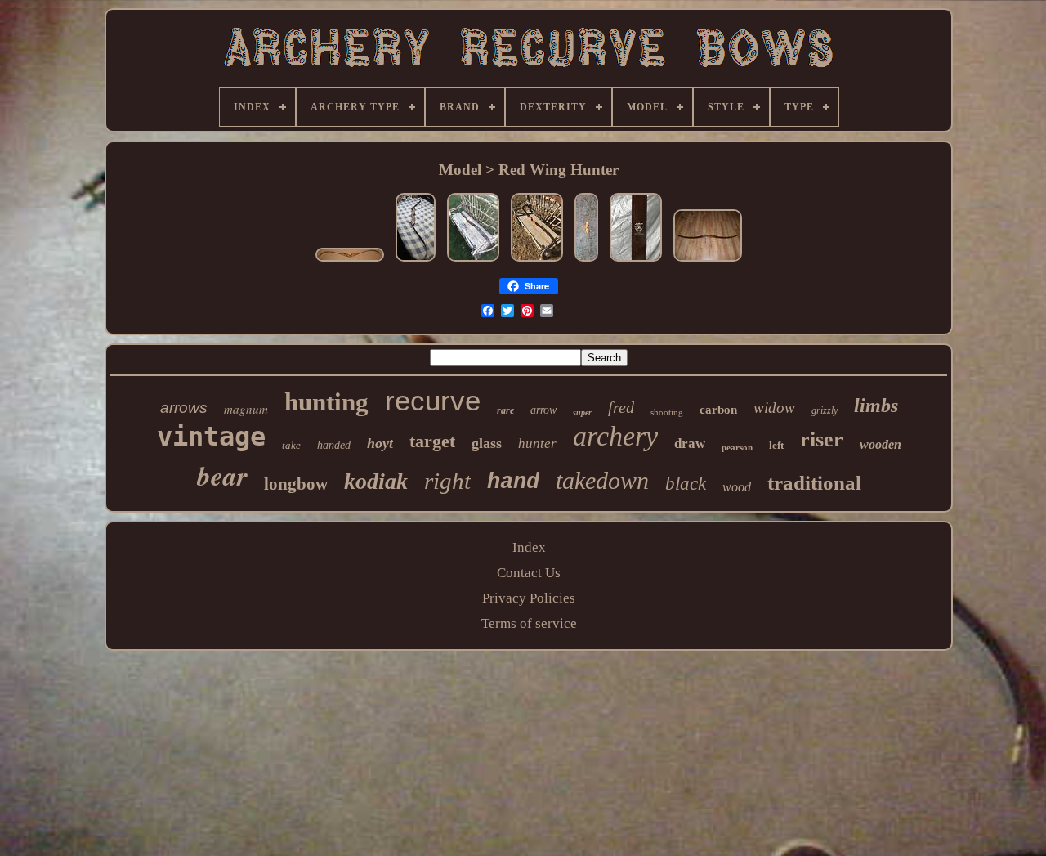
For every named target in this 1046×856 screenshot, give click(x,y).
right (447, 481)
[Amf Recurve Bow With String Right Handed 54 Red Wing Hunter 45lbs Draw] (636, 261)
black (685, 483)
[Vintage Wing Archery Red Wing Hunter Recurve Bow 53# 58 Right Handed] (473, 261)
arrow (543, 410)
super (582, 412)
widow (774, 407)
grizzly (824, 410)
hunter (537, 443)
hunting (326, 402)
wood (736, 487)
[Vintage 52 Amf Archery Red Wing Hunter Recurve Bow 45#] (349, 261)
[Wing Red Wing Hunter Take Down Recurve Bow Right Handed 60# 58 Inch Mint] (415, 261)
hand (513, 482)
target (432, 441)
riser (821, 439)
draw (689, 443)
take (291, 445)
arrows (184, 407)
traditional (814, 483)
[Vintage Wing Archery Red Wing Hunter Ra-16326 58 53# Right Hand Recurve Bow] (707, 261)
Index (529, 547)
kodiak (376, 481)
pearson (737, 447)
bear (222, 475)
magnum (246, 409)
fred (621, 407)
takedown (602, 480)
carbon (718, 409)
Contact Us (529, 572)
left (776, 445)
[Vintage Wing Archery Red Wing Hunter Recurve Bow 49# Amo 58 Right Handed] (537, 261)
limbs (876, 405)
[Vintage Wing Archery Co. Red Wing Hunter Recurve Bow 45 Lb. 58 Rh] (586, 261)
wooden (880, 444)
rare (505, 410)
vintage (211, 436)
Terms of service (529, 623)
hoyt (380, 443)
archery (615, 436)
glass (487, 443)
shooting (666, 412)
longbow (296, 484)
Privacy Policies (528, 598)
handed (334, 445)
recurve (433, 400)
